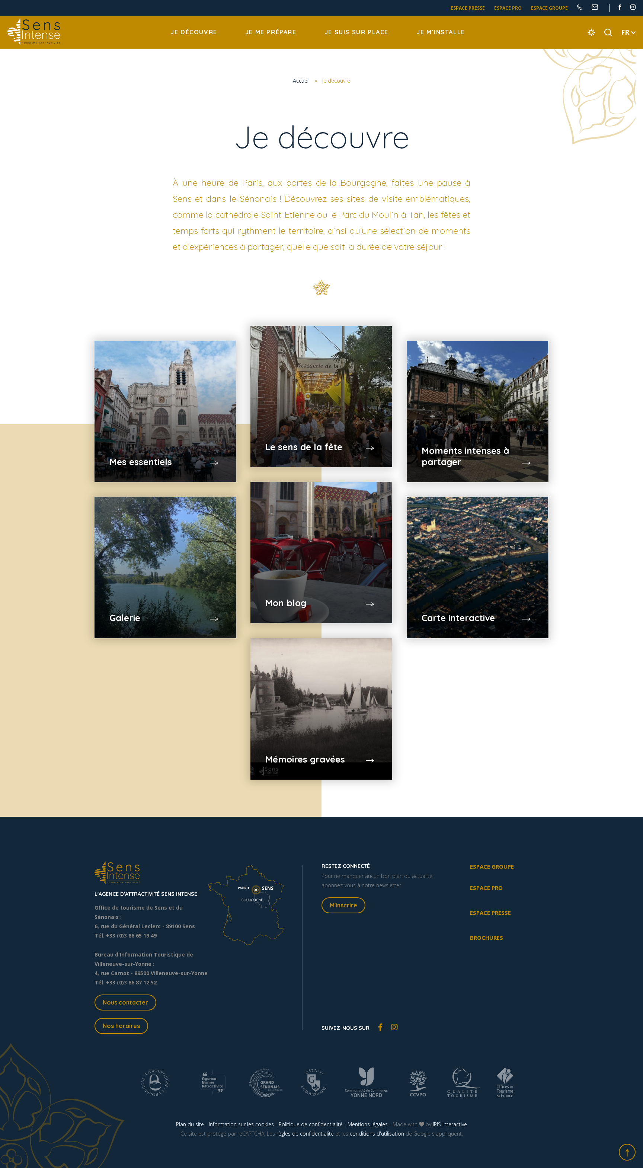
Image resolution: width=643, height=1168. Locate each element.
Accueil (301, 80)
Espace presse (468, 8)
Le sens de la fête (303, 446)
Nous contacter (125, 1002)
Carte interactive (458, 617)
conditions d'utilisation (377, 1133)
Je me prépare (271, 32)
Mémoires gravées (305, 759)
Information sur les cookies (241, 1124)
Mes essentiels (140, 461)
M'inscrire (343, 905)
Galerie (124, 617)
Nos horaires (121, 1025)
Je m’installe (440, 32)
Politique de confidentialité (311, 1124)
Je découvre (193, 32)
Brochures (486, 937)
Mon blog (285, 602)
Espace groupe (549, 8)
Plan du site (190, 1124)
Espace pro (508, 8)
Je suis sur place (356, 32)
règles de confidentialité (305, 1133)
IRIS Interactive (450, 1124)
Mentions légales (368, 1124)
